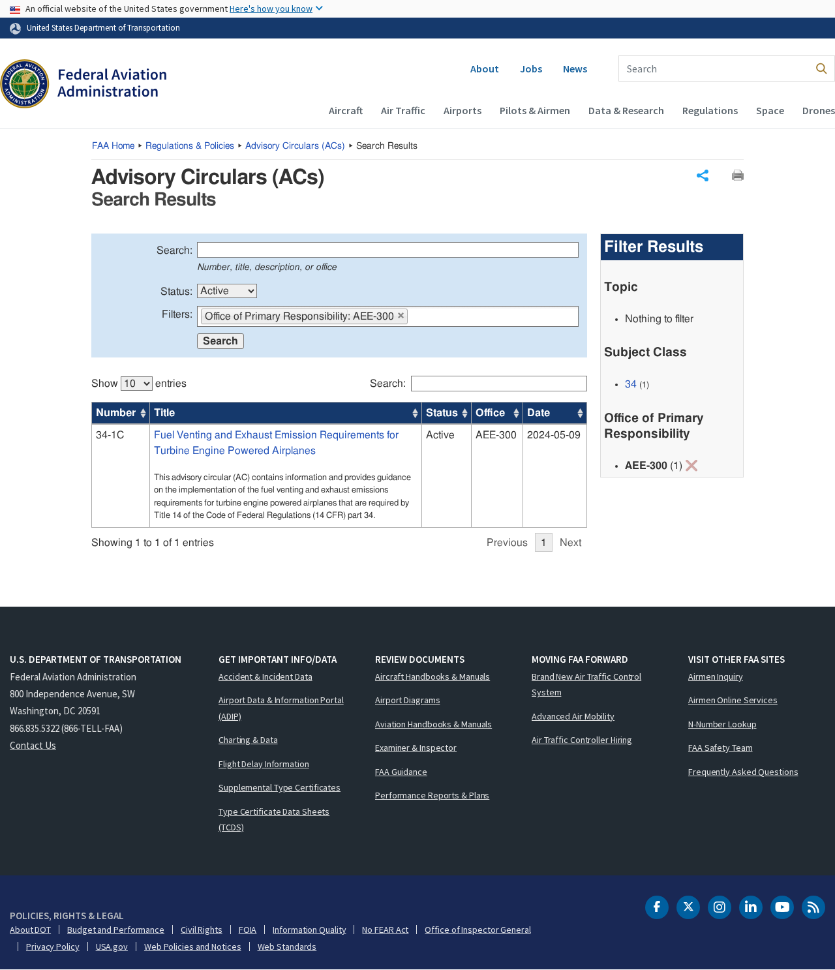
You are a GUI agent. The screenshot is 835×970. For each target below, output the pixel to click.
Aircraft (346, 110)
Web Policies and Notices (192, 946)
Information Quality (309, 929)
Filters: (177, 314)
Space (770, 110)
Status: (176, 291)
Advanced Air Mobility (573, 716)
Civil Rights (201, 929)
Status (442, 413)
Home (113, 146)
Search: (174, 250)
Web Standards (287, 946)
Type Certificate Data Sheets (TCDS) (274, 820)
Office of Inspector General (477, 929)
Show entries (139, 383)
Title (164, 413)
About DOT (30, 929)
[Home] (83, 85)
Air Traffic (403, 110)
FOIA (248, 929)
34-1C (110, 435)
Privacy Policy (53, 946)
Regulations (710, 110)
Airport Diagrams (407, 700)
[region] (339, 457)
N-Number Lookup (722, 724)
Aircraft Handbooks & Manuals (432, 676)
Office (490, 413)
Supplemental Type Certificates (280, 787)
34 (631, 384)
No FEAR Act (385, 929)
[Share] (702, 175)
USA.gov (112, 946)
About (484, 68)
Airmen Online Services (733, 700)
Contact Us (33, 745)
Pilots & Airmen (535, 110)
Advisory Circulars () (295, 146)
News (575, 68)
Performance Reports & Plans (432, 795)
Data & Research (626, 110)
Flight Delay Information (264, 764)
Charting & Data (248, 740)
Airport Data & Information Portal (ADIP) (281, 708)
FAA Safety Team (720, 747)
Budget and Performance (115, 929)
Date (538, 413)
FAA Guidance (401, 772)
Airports (462, 110)
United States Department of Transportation (103, 27)
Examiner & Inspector (416, 747)
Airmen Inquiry (715, 676)
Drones (818, 110)
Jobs (531, 68)
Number (116, 413)
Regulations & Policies (189, 146)
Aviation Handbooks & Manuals (433, 724)
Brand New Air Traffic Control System (586, 685)
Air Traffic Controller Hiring (582, 740)
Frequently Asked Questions (743, 772)
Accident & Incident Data (265, 676)
